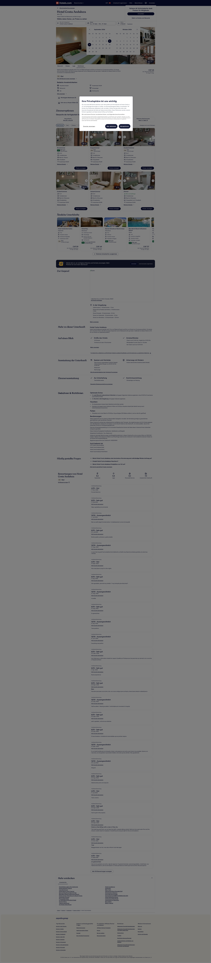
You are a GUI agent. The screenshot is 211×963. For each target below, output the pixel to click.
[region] (106, 113)
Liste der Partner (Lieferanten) (89, 120)
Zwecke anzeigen (89, 126)
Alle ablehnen (111, 126)
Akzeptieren (124, 126)
